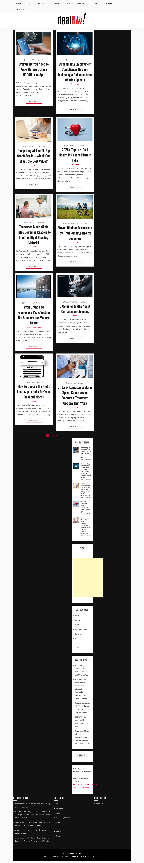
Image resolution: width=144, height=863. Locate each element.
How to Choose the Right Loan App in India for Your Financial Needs (33, 391)
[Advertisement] (88, 577)
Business (42, 3)
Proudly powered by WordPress (56, 857)
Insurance (75, 164)
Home (18, 3)
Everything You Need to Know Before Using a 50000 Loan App (34, 69)
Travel (109, 3)
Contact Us (21, 10)
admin (41, 60)
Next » (58, 436)
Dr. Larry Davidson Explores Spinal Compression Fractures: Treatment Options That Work (75, 395)
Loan (34, 79)
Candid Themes (93, 857)
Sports (77, 643)
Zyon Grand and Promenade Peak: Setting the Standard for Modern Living (34, 314)
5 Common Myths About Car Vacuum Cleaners (75, 308)
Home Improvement (75, 3)
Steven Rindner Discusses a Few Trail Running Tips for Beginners (75, 233)
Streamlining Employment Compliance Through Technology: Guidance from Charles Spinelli (75, 71)
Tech (77, 648)
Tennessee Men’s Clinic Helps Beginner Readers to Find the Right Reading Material (34, 234)
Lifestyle (94, 3)
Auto (29, 3)
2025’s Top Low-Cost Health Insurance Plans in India (75, 155)
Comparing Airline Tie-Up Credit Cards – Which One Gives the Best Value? (33, 156)
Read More (33, 101)
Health (56, 3)
